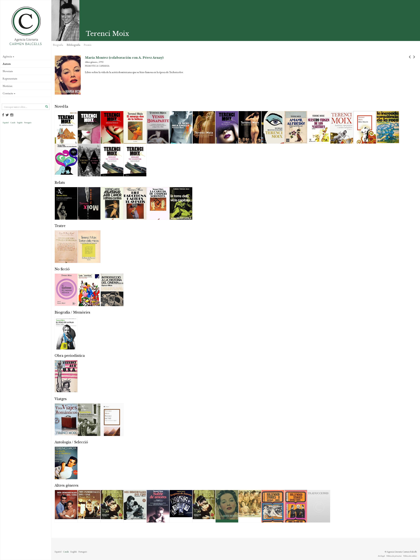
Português (28, 122)
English (19, 122)
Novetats (8, 71)
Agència (7, 56)
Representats (10, 78)
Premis (87, 45)
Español (6, 122)
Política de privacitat (394, 556)
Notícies (7, 86)
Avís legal (381, 556)
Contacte (8, 93)
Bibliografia (73, 45)
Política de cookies (410, 556)
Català (12, 122)
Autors (7, 64)
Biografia (58, 45)
